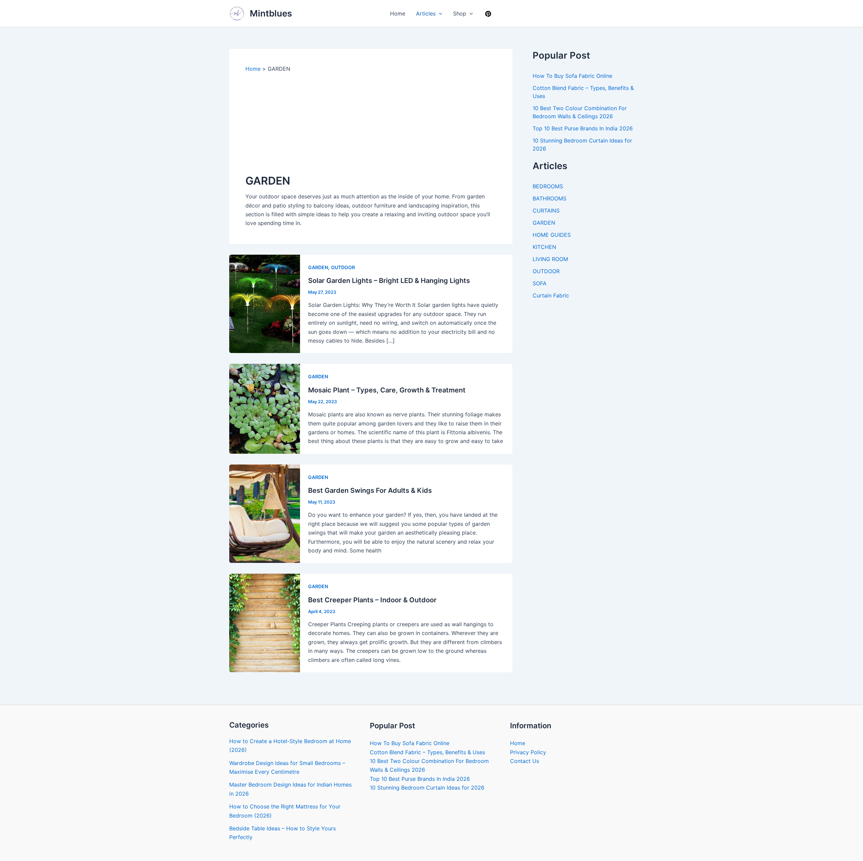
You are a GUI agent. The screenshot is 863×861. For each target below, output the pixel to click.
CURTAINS (546, 210)
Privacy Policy (528, 752)
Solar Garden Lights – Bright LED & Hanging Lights (389, 281)
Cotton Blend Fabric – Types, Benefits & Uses (427, 752)
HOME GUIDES (552, 234)
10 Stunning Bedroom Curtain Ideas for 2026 (427, 787)
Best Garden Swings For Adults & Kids (370, 490)
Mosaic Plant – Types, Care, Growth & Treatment (387, 390)
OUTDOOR (343, 267)
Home (397, 13)
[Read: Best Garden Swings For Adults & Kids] (264, 513)
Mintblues (271, 13)
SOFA (539, 283)
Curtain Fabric (551, 295)
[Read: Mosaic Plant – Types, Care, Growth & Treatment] (264, 408)
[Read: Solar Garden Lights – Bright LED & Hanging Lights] (264, 303)
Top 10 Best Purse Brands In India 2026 (583, 128)
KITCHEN (544, 247)
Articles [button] (426, 13)
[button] (439, 13)
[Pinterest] (488, 14)
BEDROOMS (548, 186)
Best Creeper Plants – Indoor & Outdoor (372, 600)
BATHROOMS (549, 198)
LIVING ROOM (550, 259)
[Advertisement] (370, 123)
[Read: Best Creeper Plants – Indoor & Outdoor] (264, 622)
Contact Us (524, 761)
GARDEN (318, 267)
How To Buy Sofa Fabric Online (572, 75)
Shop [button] (459, 13)
